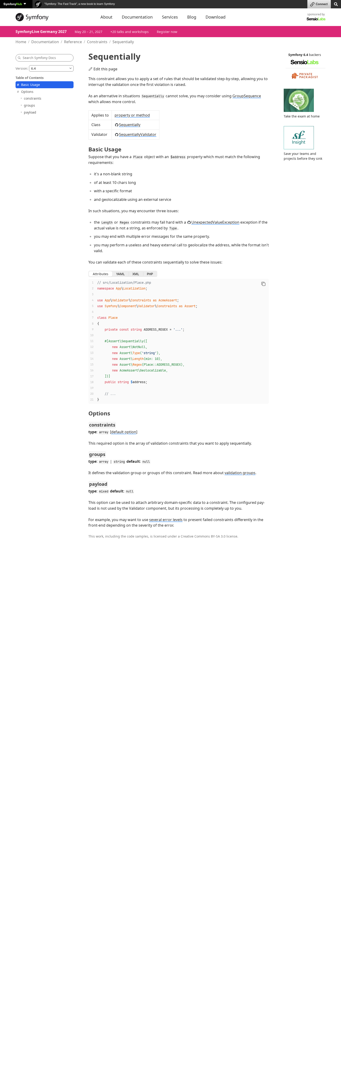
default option (123, 431)
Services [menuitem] (170, 17)
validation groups (240, 472)
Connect (322, 4)
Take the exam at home (302, 116)
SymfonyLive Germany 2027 (41, 31)
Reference (73, 41)
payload (30, 112)
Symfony (12, 4)
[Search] (336, 4)
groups (29, 105)
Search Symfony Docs (39, 57)
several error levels (166, 519)
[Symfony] (54, 17)
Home (21, 41)
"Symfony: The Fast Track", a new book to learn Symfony (79, 4)
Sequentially (129, 124)
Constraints (97, 41)
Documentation (45, 41)
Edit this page (105, 69)
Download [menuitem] (215, 17)
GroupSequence (246, 95)
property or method (132, 115)
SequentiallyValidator (137, 134)
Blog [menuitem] (191, 17)
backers (315, 54)
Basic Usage (30, 84)
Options (27, 91)
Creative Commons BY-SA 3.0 (203, 536)
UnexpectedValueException (215, 222)
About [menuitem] (106, 17)
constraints (32, 98)
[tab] (100, 274)
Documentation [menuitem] (137, 17)
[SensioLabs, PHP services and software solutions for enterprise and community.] (316, 19)
